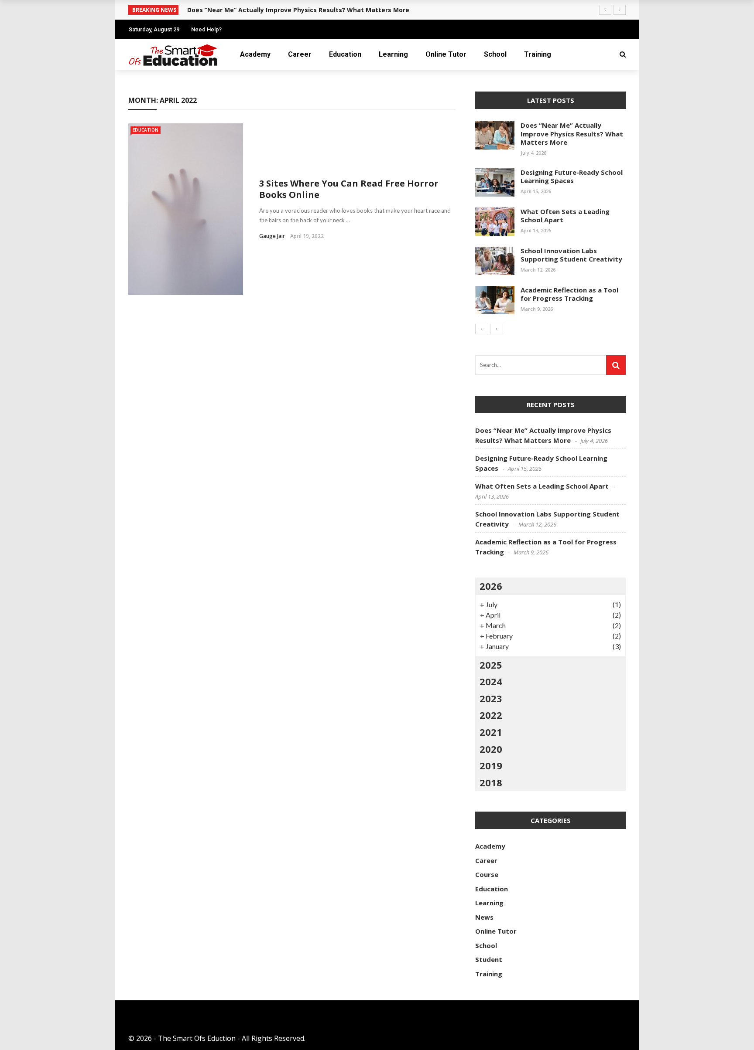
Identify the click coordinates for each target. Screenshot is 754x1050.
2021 (491, 731)
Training (537, 54)
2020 (491, 748)
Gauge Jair (272, 236)
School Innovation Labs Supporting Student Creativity (571, 255)
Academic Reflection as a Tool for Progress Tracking (569, 294)
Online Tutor (445, 54)
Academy (255, 54)
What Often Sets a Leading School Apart (565, 215)
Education (345, 54)
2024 (491, 681)
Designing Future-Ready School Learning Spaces (572, 176)
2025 (491, 664)
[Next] (496, 329)
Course (486, 874)
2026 (491, 585)
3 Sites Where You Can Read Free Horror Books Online (349, 188)
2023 (491, 698)
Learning (393, 54)
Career (300, 54)
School (495, 54)
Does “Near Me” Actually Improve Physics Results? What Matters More (298, 10)
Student (488, 959)
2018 (491, 782)
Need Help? (206, 29)
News (484, 917)
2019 (491, 765)
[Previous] (481, 329)
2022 (491, 714)
